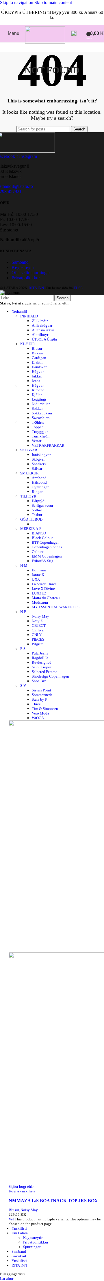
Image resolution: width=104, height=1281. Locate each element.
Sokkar (37, 408)
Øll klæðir (40, 321)
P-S (22, 648)
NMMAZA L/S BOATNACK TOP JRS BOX (53, 1200)
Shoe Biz (39, 681)
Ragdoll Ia (40, 658)
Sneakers (39, 464)
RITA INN (19, 1265)
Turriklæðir (41, 436)
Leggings (39, 399)
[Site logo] (45, 42)
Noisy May (40, 616)
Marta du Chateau (46, 598)
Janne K (38, 575)
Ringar (37, 491)
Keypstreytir (23, 267)
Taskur (37, 515)
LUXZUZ (39, 593)
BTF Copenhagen (46, 542)
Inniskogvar (41, 454)
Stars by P (39, 699)
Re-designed (41, 662)
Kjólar (37, 394)
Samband (20, 262)
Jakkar (37, 376)
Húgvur (38, 371)
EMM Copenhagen (47, 556)
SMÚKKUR (29, 473)
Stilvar (37, 468)
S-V (23, 685)
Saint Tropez (42, 667)
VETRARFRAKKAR (48, 445)
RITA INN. (37, 288)
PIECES (38, 639)
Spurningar (31, 1247)
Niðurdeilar (41, 404)
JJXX (36, 579)
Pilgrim (37, 644)
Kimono (38, 390)
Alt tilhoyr (40, 334)
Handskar (39, 367)
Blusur (37, 348)
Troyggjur (40, 431)
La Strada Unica (44, 584)
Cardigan (39, 358)
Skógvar (38, 459)
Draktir (37, 362)
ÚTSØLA (44, 339)
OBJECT (39, 625)
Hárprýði (39, 501)
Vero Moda (40, 713)
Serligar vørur (42, 505)
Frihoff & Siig (42, 561)
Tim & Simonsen (45, 708)
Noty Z (37, 621)
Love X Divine (43, 588)
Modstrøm (40, 602)
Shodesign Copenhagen (50, 676)
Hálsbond (39, 482)
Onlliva (38, 630)
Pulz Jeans (40, 653)
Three (36, 704)
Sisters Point (41, 690)
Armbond (39, 478)
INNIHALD (29, 316)
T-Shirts (38, 422)
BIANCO (39, 533)
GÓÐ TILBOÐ (31, 519)
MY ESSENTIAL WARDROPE (56, 607)
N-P (23, 611)
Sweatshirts (40, 418)
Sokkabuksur (42, 413)
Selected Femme (44, 672)
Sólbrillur (39, 510)
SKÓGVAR (28, 450)
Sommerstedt (42, 695)
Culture (38, 551)
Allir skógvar (42, 325)
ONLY (37, 635)
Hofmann (39, 570)
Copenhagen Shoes (47, 547)
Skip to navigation (17, 2)
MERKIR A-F (30, 528)
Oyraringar (40, 487)
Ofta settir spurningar (31, 272)
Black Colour (42, 538)
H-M (23, 565)
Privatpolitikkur (26, 277)
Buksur (37, 353)
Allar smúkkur (43, 330)
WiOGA (38, 718)
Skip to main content (53, 2)
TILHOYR (28, 496)
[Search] (73, 33)
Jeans (36, 381)
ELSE (78, 288)
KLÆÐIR (27, 344)
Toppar (37, 427)
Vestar (36, 441)
